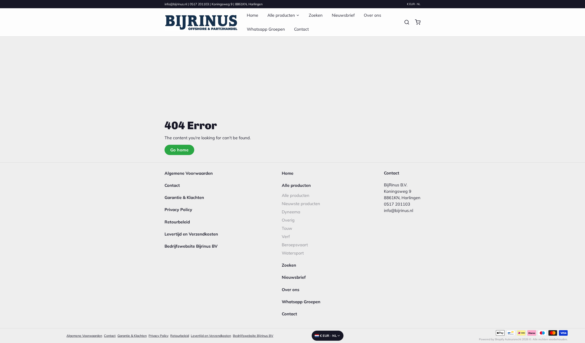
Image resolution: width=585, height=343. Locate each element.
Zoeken (316, 15)
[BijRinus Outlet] (201, 22)
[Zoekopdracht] (405, 22)
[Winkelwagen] (415, 22)
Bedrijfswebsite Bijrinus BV (191, 246)
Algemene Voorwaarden (189, 173)
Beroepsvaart (295, 244)
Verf (286, 236)
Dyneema (291, 211)
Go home (179, 150)
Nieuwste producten (301, 203)
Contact (301, 29)
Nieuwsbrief (343, 15)
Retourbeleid (177, 222)
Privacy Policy (178, 209)
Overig (288, 220)
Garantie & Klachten (184, 197)
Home (252, 15)
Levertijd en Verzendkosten (191, 234)
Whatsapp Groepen (266, 29)
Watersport (293, 253)
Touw (287, 228)
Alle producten (281, 15)
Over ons (372, 15)
